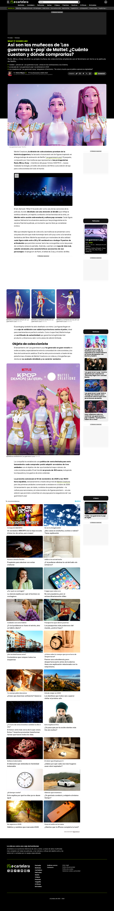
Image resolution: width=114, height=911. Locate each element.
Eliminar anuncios (57, 12)
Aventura (87, 246)
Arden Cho (91, 250)
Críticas (83, 5)
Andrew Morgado (96, 248)
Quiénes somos (52, 865)
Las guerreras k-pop (54, 157)
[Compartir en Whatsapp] (90, 73)
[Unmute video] (43, 189)
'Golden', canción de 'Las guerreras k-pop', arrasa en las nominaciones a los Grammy (38, 65)
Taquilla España (102, 8)
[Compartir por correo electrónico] (80, 73)
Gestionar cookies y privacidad (71, 871)
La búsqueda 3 (84, 8)
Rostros (74, 5)
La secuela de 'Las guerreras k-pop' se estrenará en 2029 (29, 67)
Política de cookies (67, 869)
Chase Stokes (93, 8)
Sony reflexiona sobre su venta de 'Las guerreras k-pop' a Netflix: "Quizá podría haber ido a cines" (95, 416)
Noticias (21, 5)
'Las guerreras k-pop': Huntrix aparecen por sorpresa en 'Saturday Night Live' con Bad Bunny (96, 374)
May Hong (98, 250)
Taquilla (38, 882)
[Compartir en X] (86, 73)
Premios (66, 5)
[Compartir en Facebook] (83, 73)
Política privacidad (68, 867)
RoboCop (18, 8)
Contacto (50, 867)
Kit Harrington (37, 8)
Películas (40, 5)
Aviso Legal (65, 865)
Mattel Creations (63, 481)
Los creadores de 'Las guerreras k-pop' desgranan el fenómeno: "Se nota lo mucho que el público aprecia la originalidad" (51, 69)
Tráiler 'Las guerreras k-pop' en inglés (95, 517)
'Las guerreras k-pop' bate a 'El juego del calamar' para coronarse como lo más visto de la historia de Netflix (95, 395)
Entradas (92, 5)
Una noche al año (56, 8)
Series (49, 5)
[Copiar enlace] (76, 73)
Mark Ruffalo (65, 8)
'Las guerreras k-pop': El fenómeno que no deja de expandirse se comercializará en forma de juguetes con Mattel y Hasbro (96, 352)
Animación (99, 244)
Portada (10, 38)
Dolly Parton (46, 8)
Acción (104, 244)
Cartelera (30, 5)
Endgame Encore (27, 8)
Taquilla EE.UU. (75, 8)
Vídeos (57, 5)
